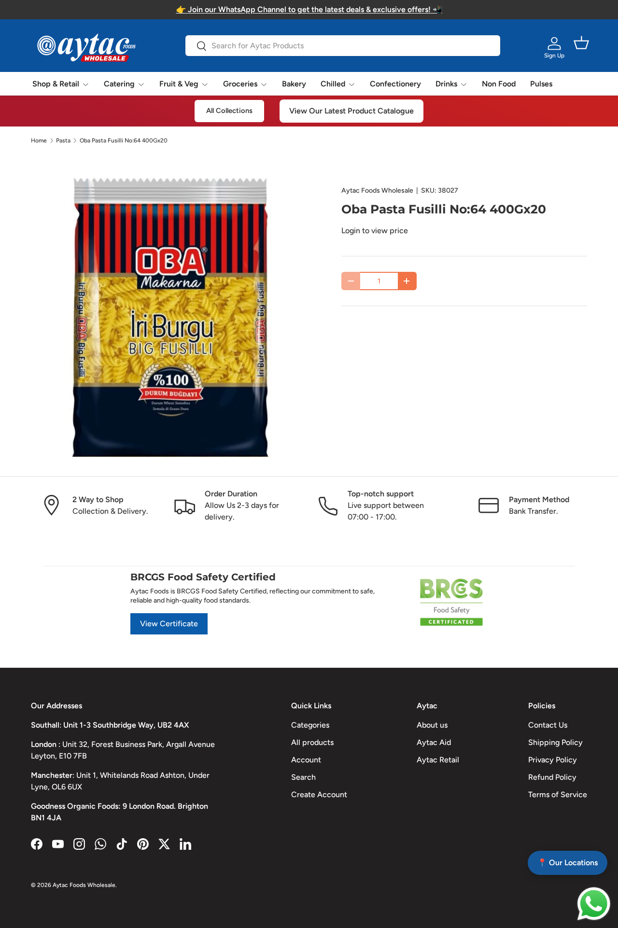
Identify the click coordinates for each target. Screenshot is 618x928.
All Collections (229, 110)
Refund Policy (552, 777)
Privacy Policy (552, 759)
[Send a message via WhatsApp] (594, 904)
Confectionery (395, 83)
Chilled (333, 83)
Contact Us (547, 725)
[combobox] (342, 45)
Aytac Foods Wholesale (377, 190)
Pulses (541, 83)
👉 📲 (309, 9)
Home (39, 140)
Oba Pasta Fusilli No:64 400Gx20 (124, 140)
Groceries (240, 83)
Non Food (499, 83)
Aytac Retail (438, 759)
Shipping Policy (555, 742)
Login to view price (374, 230)
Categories (310, 725)
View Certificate (169, 623)
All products (312, 742)
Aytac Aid (434, 742)
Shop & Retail (55, 83)
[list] (170, 317)
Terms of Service (557, 794)
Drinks (446, 83)
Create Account (319, 794)
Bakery (294, 83)
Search (303, 777)
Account (306, 759)
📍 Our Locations (567, 862)
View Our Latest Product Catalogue (351, 110)
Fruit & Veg (178, 83)
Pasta (63, 140)
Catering (119, 83)
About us (432, 725)
